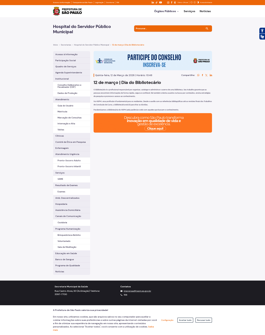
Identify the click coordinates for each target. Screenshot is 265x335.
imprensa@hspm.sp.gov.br (137, 291)
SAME (60, 179)
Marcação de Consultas (70, 117)
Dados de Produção (67, 93)
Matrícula (62, 111)
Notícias (59, 271)
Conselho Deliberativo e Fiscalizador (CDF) (69, 86)
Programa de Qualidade (67, 265)
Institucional (62, 78)
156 (117, 2)
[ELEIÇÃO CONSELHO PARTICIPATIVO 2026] (153, 60)
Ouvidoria (110, 2)
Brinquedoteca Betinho (69, 235)
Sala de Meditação (67, 247)
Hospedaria (61, 204)
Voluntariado (64, 241)
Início (55, 45)
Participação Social (65, 60)
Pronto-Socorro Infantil (69, 166)
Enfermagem (62, 148)
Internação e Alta (66, 123)
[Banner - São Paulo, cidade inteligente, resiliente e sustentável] (153, 122)
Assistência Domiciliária (67, 210)
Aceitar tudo (185, 320)
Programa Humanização (67, 228)
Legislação (99, 2)
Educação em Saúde (66, 253)
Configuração (167, 320)
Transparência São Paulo (83, 2)
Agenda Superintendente (68, 72)
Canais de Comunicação (68, 216)
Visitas (61, 129)
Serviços (59, 172)
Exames (61, 191)
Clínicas (59, 135)
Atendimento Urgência (67, 154)
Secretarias (66, 45)
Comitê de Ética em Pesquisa (70, 142)
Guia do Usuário (65, 105)
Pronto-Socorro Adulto (69, 160)
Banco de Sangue (64, 259)
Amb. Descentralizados (67, 198)
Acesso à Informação (66, 54)
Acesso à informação (61, 2)
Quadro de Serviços (65, 66)
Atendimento (62, 99)
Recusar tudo (203, 320)
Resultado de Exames (66, 185)
